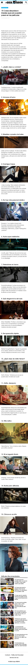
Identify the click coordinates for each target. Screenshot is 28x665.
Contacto (7, 655)
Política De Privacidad (17, 655)
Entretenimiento (5, 7)
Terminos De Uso (14, 657)
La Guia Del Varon (14, 2)
